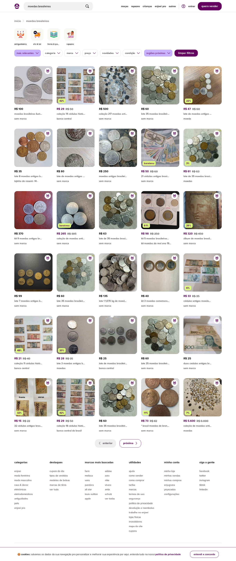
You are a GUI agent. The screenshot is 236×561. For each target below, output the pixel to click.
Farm (87, 471)
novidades (108, 53)
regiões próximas (155, 53)
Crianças (147, 6)
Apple (88, 498)
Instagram (204, 480)
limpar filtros (186, 53)
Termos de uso (136, 494)
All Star (88, 489)
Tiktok (202, 485)
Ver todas (110, 498)
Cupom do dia (57, 471)
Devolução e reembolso (141, 508)
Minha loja (169, 471)
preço (88, 53)
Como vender (136, 475)
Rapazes (135, 6)
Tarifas (132, 485)
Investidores (135, 521)
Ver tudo (54, 489)
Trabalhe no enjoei (138, 512)
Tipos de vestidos (59, 475)
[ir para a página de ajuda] (183, 6)
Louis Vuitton (91, 494)
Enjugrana (169, 485)
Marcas (132, 489)
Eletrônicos (20, 489)
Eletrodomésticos (23, 494)
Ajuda (132, 471)
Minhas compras (173, 480)
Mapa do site (136, 526)
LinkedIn (203, 489)
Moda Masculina (22, 480)
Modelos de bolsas (60, 480)
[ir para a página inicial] (17, 8)
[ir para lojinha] (33, 113)
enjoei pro (160, 6)
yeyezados (170, 489)
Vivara (108, 485)
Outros (172, 6)
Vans (87, 480)
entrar (191, 6)
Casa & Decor (21, 485)
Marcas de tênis (58, 485)
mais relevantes (25, 53)
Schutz (108, 494)
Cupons (133, 531)
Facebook (204, 471)
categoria (50, 53)
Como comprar (136, 480)
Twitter (202, 475)
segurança (134, 498)
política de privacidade (168, 554)
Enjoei (17, 471)
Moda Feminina (22, 475)
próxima (128, 443)
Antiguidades (21, 498)
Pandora (89, 485)
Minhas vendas (172, 475)
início (17, 21)
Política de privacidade (141, 503)
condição (130, 53)
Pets (16, 503)
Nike (107, 480)
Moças (124, 6)
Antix (107, 489)
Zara (107, 475)
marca (70, 53)
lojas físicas (135, 517)
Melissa (89, 475)
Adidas (108, 471)
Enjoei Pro (19, 508)
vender (209, 6)
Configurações (171, 494)
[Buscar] (87, 6)
